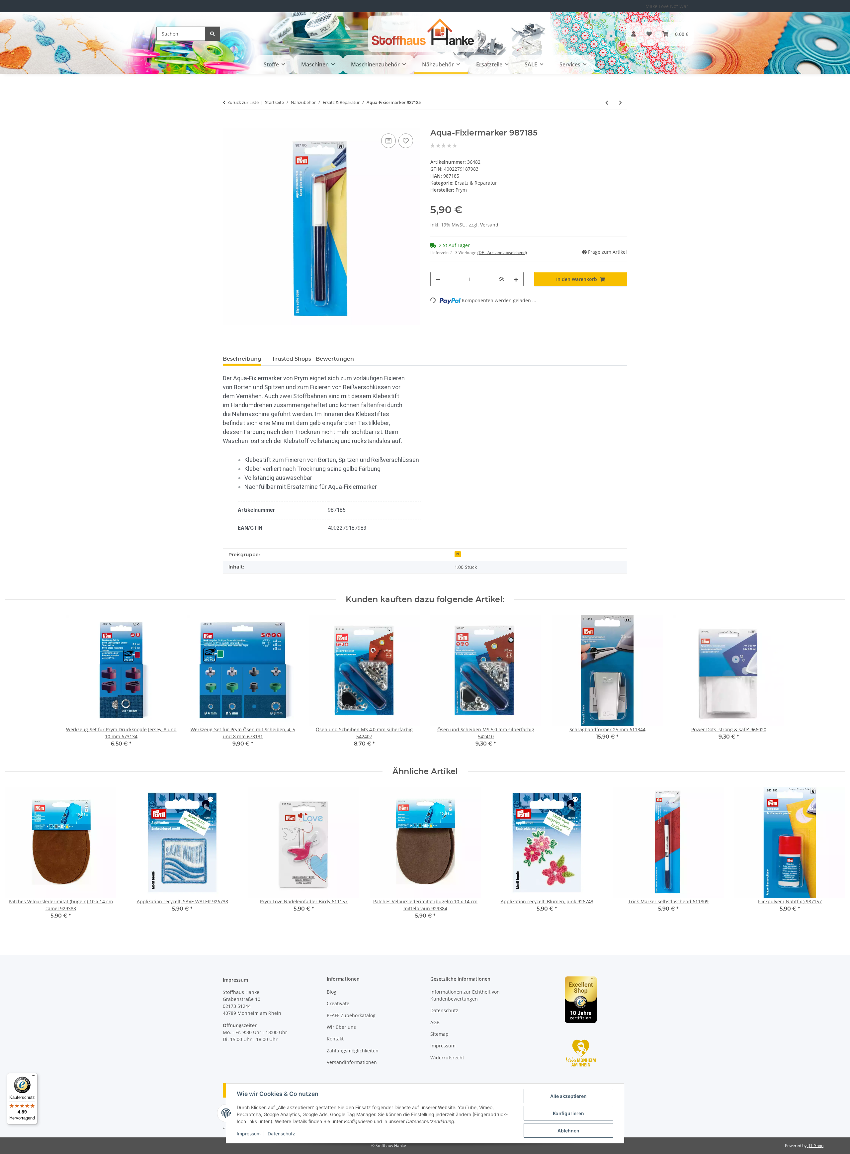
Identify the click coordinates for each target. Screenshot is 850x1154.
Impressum (249, 1133)
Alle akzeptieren (568, 1096)
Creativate (338, 1003)
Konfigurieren (568, 1113)
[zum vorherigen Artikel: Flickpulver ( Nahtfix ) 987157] (607, 102)
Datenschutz (281, 1133)
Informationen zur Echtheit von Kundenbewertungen (465, 995)
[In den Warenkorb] (228, 124)
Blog (331, 992)
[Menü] (34, 1077)
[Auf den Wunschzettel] (405, 140)
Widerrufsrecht (447, 1057)
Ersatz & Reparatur (476, 183)
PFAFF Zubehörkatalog (351, 1015)
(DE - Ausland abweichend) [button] (502, 252)
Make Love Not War (666, 6)
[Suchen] (212, 34)
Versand (489, 225)
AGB (435, 1022)
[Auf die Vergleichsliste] (388, 140)
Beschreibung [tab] (242, 359)
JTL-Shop (815, 1145)
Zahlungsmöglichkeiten (353, 1050)
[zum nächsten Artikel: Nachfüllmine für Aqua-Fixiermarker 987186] (620, 102)
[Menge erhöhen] (516, 279)
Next (833, 857)
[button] (633, 34)
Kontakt (335, 1038)
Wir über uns (341, 1027)
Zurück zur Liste (243, 102)
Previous (16, 857)
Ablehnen (568, 1130)
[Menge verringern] (438, 279)
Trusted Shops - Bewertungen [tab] (313, 359)
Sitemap (439, 1034)
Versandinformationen (352, 1062)
